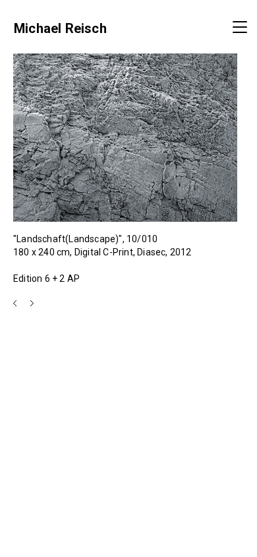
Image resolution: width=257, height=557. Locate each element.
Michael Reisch (60, 28)
